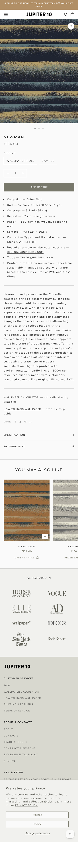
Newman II (26, 546)
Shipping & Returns (18, 704)
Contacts (11, 735)
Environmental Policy (21, 754)
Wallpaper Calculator (21, 692)
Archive (10, 761)
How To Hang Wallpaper (22, 698)
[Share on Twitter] (20, 421)
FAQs (7, 685)
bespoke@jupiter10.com (25, 252)
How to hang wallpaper (22, 409)
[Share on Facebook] (15, 421)
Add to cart (39, 187)
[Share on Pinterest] (25, 421)
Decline (37, 824)
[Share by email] (30, 421)
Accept (37, 815)
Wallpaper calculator (21, 397)
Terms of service (17, 710)
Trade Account (15, 742)
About (8, 729)
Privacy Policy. (26, 805)
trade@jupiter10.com (37, 257)
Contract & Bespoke (19, 748)
